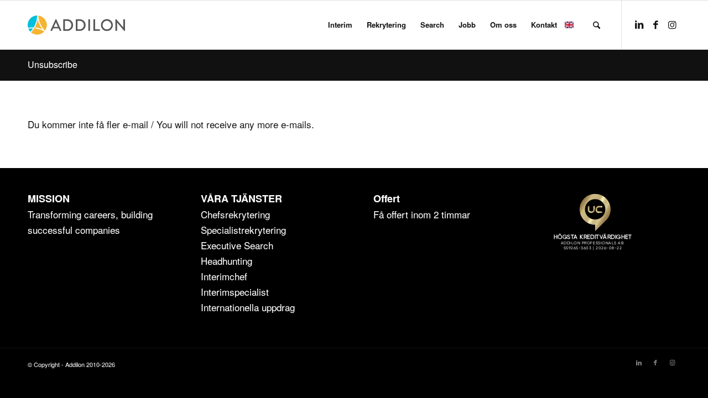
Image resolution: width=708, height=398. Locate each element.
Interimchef (224, 276)
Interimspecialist (235, 291)
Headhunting (226, 261)
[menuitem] (340, 25)
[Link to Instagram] (672, 24)
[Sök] (596, 25)
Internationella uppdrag (248, 307)
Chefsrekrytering (235, 214)
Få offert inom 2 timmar (421, 214)
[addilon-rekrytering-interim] (76, 25)
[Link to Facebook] (655, 24)
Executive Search (237, 245)
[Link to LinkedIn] (639, 24)
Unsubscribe (52, 64)
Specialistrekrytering (243, 230)
